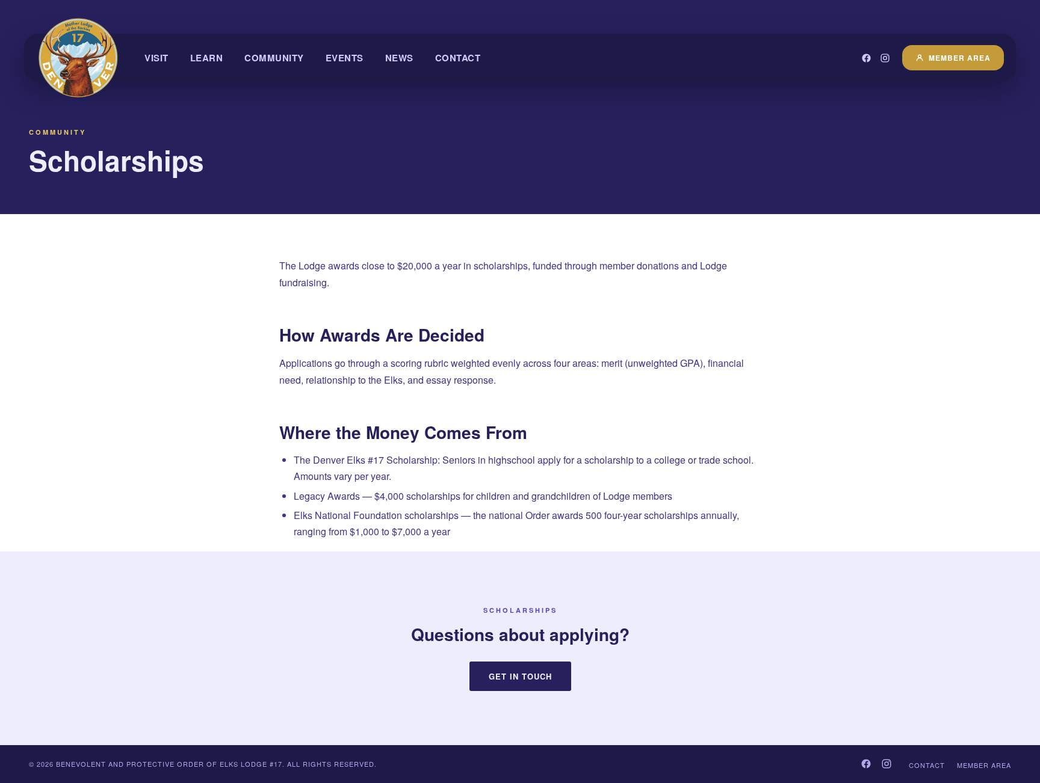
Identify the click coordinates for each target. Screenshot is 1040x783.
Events (345, 57)
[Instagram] (885, 58)
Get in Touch (520, 676)
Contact (458, 57)
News (399, 57)
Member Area (960, 57)
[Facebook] (866, 58)
